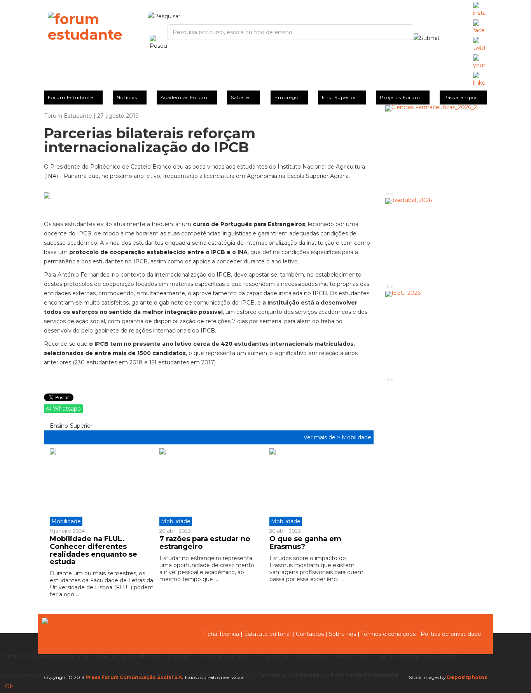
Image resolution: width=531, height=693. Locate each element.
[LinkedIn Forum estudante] (479, 79)
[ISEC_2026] (436, 333)
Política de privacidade (451, 633)
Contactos (310, 633)
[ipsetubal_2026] (436, 240)
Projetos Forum (400, 97)
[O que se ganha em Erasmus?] (318, 487)
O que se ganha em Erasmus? (305, 543)
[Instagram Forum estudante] (479, 9)
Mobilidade (356, 437)
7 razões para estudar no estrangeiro (204, 543)
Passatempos (461, 97)
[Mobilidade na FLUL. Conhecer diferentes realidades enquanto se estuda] (102, 487)
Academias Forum (184, 97)
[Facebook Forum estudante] (479, 27)
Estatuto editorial (267, 633)
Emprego (286, 97)
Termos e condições (388, 633)
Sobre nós (342, 633)
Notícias (127, 97)
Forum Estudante (70, 97)
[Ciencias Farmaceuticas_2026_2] (436, 147)
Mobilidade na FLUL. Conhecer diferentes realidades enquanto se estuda (93, 550)
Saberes (241, 97)
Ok (9, 686)
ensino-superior (70, 425)
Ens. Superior (339, 97)
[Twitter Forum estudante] (479, 44)
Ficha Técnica (221, 633)
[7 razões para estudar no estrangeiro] (208, 487)
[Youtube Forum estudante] (479, 62)
